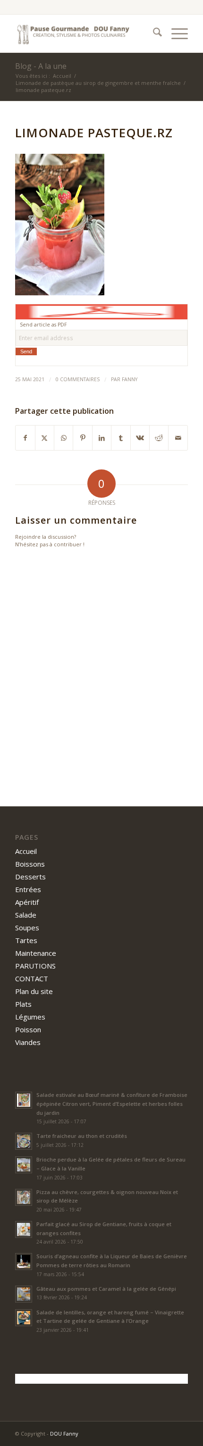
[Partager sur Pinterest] (82, 438)
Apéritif (27, 902)
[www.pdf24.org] (101, 311)
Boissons (30, 864)
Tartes (26, 940)
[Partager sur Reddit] (159, 438)
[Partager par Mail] (178, 438)
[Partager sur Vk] (140, 438)
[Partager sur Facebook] (25, 438)
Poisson (28, 1029)
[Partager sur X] (44, 438)
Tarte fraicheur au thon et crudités (81, 1135)
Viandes (28, 1042)
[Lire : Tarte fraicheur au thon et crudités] (23, 1141)
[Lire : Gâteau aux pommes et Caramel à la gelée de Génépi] (23, 1294)
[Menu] (175, 33)
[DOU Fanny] (84, 33)
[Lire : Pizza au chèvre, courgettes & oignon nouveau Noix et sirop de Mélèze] (23, 1197)
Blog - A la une (41, 66)
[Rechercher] (153, 33)
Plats (23, 1004)
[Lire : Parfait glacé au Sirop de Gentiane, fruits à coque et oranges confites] (23, 1229)
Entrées (28, 889)
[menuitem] (153, 33)
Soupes (27, 927)
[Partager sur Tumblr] (120, 438)
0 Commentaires (78, 379)
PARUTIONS (35, 965)
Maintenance (35, 953)
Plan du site (34, 991)
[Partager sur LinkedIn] (102, 438)
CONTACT (31, 978)
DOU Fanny (64, 1433)
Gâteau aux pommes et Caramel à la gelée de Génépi (106, 1288)
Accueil (26, 851)
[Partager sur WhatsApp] (63, 438)
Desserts (30, 876)
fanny (129, 379)
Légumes (30, 1016)
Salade (25, 914)
